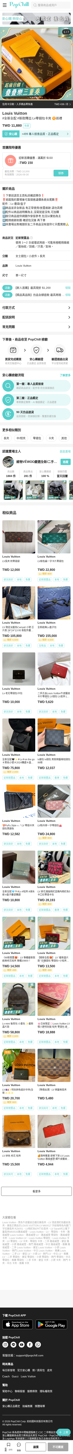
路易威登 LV (32, 1235)
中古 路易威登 (53, 1244)
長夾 (42, 256)
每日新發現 (8, 1370)
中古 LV (57, 1253)
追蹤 (65, 461)
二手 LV (16, 1253)
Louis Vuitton (23, 265)
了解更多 (65, 375)
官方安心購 (23, 1370)
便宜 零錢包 (28, 1257)
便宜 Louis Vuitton (42, 1247)
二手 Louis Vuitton (21, 1247)
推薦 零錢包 (18, 1260)
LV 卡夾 (24, 1241)
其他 (64, 438)
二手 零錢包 (13, 1257)
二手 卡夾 (31, 1260)
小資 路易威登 (19, 1244)
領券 (61, 173)
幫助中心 (7, 1391)
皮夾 (49, 1370)
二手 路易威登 (52, 1241)
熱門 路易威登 (36, 1244)
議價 (36, 1447)
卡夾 (51, 438)
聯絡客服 (20, 1391)
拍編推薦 (27, 1406)
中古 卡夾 (12, 1263)
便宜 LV (26, 1253)
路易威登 (22, 1232)
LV (47, 1232)
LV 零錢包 (12, 1241)
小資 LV (37, 1253)
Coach (6, 1376)
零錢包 (37, 438)
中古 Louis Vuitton (43, 1250)
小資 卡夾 (56, 1260)
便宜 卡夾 (43, 1260)
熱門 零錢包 (57, 1257)
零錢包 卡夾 (36, 1241)
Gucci (15, 1376)
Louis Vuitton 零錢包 (39, 1238)
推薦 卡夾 (24, 1263)
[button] (10, 474)
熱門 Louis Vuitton (21, 1250)
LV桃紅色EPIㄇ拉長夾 (37, 1228)
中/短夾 (21, 438)
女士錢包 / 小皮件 (26, 256)
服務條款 (32, 1391)
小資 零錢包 (43, 1257)
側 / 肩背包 (38, 1370)
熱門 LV (47, 1253)
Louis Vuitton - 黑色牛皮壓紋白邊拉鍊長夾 (24, 1222)
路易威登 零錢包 (49, 1235)
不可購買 (58, 1447)
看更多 (37, 1191)
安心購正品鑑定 (11, 1406)
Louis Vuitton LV (17, 1238)
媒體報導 (40, 1406)
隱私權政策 (46, 1391)
